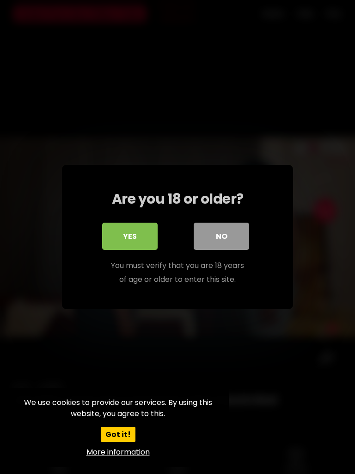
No (221, 236)
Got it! (118, 434)
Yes (130, 236)
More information (118, 452)
